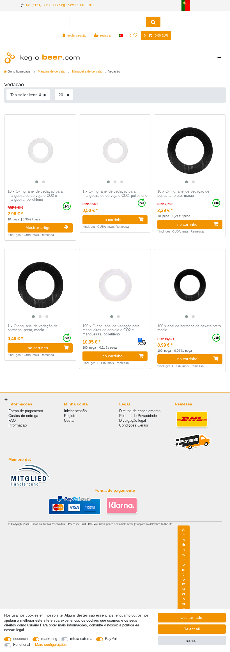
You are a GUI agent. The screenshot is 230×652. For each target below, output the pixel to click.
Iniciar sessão (75, 411)
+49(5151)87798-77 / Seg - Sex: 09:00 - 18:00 (61, 5)
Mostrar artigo (38, 227)
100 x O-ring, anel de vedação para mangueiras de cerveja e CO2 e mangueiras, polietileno (110, 330)
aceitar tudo (191, 617)
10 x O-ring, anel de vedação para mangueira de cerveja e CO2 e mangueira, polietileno (35, 195)
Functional (21, 644)
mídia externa (81, 639)
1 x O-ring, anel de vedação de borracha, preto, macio (33, 328)
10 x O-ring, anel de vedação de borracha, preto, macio (183, 193)
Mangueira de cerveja (86, 71)
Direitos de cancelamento (139, 411)
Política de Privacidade (138, 416)
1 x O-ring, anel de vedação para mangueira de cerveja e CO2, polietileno (114, 193)
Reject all (191, 629)
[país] (121, 35)
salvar (191, 640)
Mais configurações (51, 644)
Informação (17, 425)
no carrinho (112, 219)
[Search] (153, 22)
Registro (70, 416)
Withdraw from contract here (183, 569)
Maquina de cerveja (51, 71)
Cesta (68, 420)
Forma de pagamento (25, 411)
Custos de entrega (23, 416)
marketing (49, 639)
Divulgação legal (132, 420)
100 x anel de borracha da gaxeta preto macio (189, 328)
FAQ (12, 420)
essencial (21, 639)
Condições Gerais (133, 425)
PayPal (111, 639)
